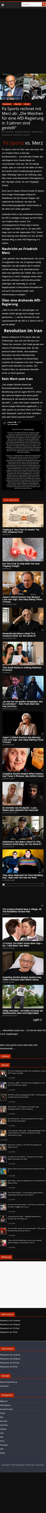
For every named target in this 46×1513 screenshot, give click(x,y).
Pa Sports (13, 142)
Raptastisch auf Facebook (10, 1321)
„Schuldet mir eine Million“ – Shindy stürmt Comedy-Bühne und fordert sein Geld (25, 1158)
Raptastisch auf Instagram (10, 1324)
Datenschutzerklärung (8, 1382)
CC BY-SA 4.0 (16, 97)
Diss (1, 1417)
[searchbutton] (44, 4)
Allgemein (17, 104)
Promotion (4, 1445)
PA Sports (26, 135)
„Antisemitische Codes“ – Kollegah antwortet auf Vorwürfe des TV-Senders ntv (24, 1217)
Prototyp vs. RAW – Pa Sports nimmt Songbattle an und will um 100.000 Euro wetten (26, 1084)
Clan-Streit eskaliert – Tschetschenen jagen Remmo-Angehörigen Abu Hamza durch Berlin (25, 1194)
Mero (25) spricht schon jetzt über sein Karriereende (19, 1047)
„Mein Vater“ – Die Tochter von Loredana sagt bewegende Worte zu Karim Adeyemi (23, 1108)
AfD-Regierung (7, 135)
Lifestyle (27, 104)
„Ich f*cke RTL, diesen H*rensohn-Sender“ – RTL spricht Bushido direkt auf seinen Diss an (26, 1229)
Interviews (4, 1425)
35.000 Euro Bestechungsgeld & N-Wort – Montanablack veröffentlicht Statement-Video (27, 1096)
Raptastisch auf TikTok (8, 1332)
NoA (1, 1437)
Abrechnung (39, 132)
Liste (2, 1433)
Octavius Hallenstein (24, 132)
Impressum (4, 1386)
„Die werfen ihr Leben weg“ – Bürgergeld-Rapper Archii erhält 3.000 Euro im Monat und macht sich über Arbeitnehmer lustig (26, 1133)
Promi (2, 1441)
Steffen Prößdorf (7, 97)
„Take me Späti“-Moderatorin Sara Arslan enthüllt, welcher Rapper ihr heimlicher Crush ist (25, 1241)
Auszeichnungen (6, 1409)
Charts (2, 1413)
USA (1, 1449)
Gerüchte (3, 1421)
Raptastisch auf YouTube (9, 1328)
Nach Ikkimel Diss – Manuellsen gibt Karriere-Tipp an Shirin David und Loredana (26, 1120)
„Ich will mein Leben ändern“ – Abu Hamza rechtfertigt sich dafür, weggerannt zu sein (26, 1205)
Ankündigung (5, 1405)
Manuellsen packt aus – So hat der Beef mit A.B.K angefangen (23, 1032)
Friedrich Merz (17, 135)
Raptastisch (7, 104)
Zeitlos (2, 1453)
